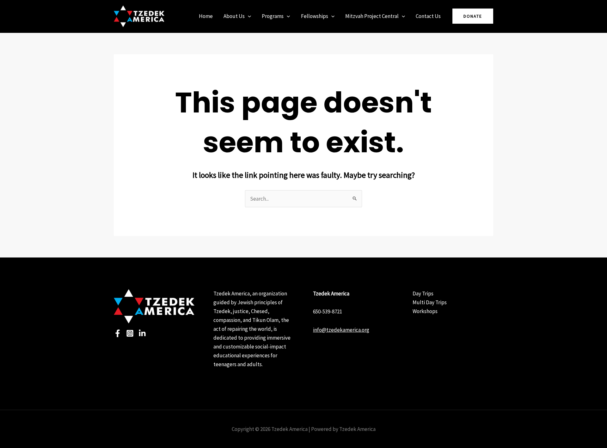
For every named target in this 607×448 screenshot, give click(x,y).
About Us (234, 16)
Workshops (425, 311)
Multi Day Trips (430, 302)
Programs (273, 16)
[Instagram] (130, 333)
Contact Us (428, 16)
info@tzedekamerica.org (341, 329)
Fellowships (314, 16)
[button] (248, 16)
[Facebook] (117, 333)
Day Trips (423, 293)
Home (206, 16)
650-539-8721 (327, 311)
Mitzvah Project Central (372, 16)
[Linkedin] (142, 333)
